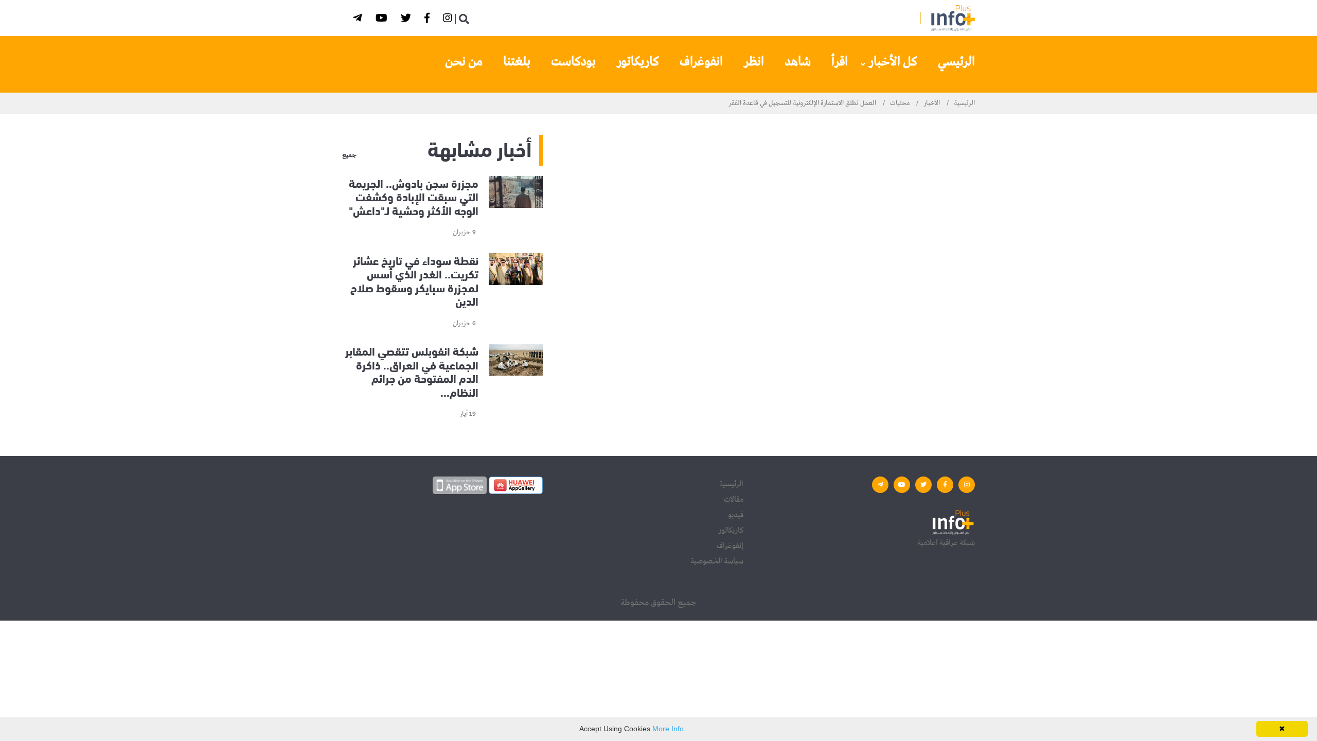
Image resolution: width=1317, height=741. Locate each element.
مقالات (733, 499)
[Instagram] (449, 19)
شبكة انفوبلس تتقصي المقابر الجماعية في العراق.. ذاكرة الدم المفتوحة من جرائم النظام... (411, 371)
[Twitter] (407, 19)
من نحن (464, 62)
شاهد (798, 62)
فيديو (735, 515)
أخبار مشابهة (479, 147)
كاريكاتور (637, 62)
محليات (900, 103)
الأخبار (931, 103)
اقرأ (839, 62)
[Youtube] (383, 19)
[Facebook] (428, 19)
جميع (349, 155)
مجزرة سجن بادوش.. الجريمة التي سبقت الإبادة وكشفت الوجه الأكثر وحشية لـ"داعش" (413, 196)
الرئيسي (956, 62)
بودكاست (573, 62)
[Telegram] (359, 19)
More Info (668, 729)
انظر (753, 62)
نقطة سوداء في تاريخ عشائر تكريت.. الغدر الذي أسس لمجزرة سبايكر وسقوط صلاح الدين (414, 280)
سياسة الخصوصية (716, 561)
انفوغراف (701, 62)
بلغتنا (516, 62)
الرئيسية (964, 103)
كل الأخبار (892, 62)
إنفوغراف (730, 546)
